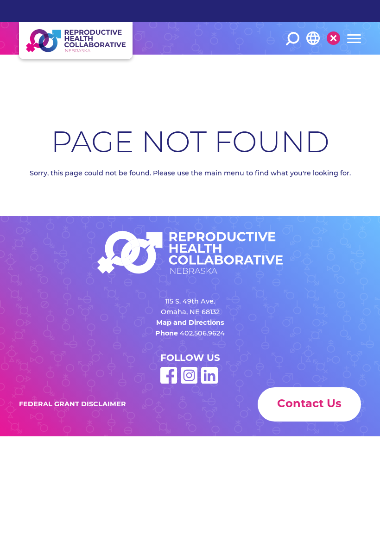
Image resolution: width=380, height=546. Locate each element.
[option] (329, 70)
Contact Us (309, 404)
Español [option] (326, 70)
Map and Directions (190, 323)
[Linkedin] (209, 381)
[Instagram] (189, 381)
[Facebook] (168, 381)
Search (292, 38)
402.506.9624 (202, 333)
